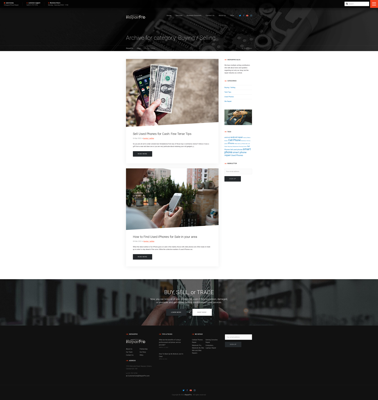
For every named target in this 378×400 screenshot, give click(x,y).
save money (10, 3)
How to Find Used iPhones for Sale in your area (165, 237)
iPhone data (244, 143)
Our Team (129, 352)
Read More (142, 154)
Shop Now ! (202, 312)
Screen (245, 146)
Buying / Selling (148, 138)
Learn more (176, 312)
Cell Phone (234, 140)
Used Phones (229, 97)
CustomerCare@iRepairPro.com (139, 376)
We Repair (228, 101)
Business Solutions (194, 15)
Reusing (241, 146)
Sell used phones (236, 149)
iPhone (231, 143)
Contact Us (210, 15)
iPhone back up (238, 143)
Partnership (144, 349)
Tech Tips (227, 92)
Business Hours (55, 3)
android (227, 137)
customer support (34, 3)
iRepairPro (188, 395)
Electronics (243, 140)
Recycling (230, 146)
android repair (237, 137)
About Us (222, 15)
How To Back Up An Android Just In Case (171, 355)
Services (179, 15)
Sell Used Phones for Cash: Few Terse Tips (162, 134)
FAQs (232, 15)
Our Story (143, 352)
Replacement (236, 146)
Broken (226, 140)
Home (169, 15)
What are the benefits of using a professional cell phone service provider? (170, 342)
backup (245, 137)
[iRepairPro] (139, 342)
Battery (248, 137)
